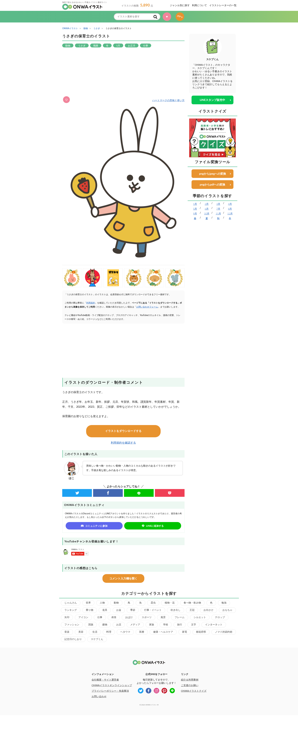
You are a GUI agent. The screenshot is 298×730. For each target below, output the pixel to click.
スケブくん (97, 639)
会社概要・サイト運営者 (105, 680)
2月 (207, 204)
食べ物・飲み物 (192, 603)
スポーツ (147, 617)
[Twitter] (77, 493)
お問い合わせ (99, 696)
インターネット (213, 624)
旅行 (179, 624)
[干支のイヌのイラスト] (154, 277)
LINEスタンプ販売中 (212, 100)
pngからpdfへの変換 (212, 184)
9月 (195, 213)
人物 (102, 603)
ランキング (70, 610)
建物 (104, 624)
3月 (218, 204)
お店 (118, 624)
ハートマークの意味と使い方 (168, 100)
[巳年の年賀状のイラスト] (113, 277)
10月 (206, 213)
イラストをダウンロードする (123, 431)
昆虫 (153, 603)
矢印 (66, 617)
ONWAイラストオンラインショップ (112, 685)
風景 (163, 617)
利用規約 (90, 303)
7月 (218, 209)
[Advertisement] (123, 72)
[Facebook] (108, 493)
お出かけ (208, 610)
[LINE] (139, 493)
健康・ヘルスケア (163, 632)
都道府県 (201, 632)
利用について (199, 5)
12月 (230, 213)
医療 (141, 632)
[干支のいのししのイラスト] (133, 277)
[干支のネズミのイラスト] (175, 277)
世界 (88, 603)
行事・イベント (153, 610)
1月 (195, 204)
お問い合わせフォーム (147, 307)
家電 (184, 632)
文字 (193, 624)
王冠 (192, 610)
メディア (135, 624)
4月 (230, 204)
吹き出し (176, 610)
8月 (230, 209)
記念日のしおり (73, 639)
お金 (118, 610)
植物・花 (170, 603)
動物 (116, 603)
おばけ (129, 617)
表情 (113, 617)
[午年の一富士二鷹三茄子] (92, 277)
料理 (108, 632)
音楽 (66, 632)
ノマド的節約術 (223, 632)
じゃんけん (70, 603)
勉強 (223, 603)
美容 (80, 632)
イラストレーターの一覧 (223, 5)
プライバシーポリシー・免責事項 (110, 691)
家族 (151, 624)
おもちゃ (227, 610)
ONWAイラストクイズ (193, 691)
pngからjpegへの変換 (212, 173)
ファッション (71, 624)
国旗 (90, 624)
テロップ (220, 617)
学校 (165, 624)
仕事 (99, 617)
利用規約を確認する (123, 442)
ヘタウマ (125, 632)
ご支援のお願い (189, 685)
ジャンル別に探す (180, 5)
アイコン (83, 617)
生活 (94, 632)
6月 (207, 209)
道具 (104, 610)
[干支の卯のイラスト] (71, 277)
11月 (218, 213)
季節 (132, 610)
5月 (195, 209)
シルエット (200, 617)
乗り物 (89, 610)
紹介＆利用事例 (189, 680)
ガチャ (179, 16)
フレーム (180, 617)
